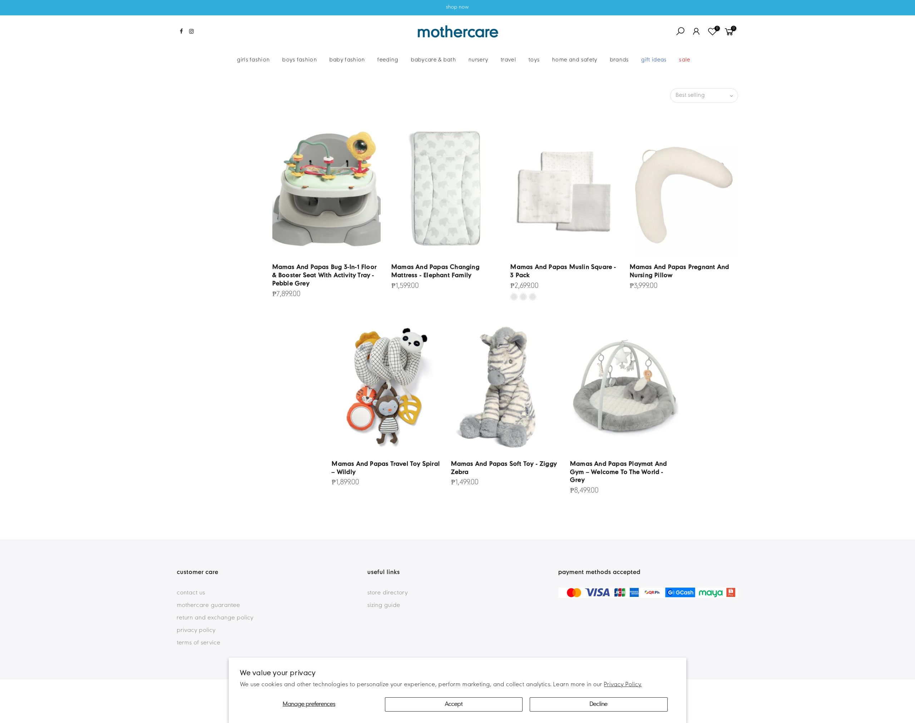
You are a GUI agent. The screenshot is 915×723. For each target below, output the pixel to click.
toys (534, 60)
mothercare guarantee (208, 605)
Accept (454, 704)
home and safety (575, 60)
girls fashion (253, 60)
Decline (599, 704)
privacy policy (196, 630)
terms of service (199, 643)
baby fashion (347, 60)
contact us (191, 593)
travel (508, 60)
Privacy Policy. (623, 685)
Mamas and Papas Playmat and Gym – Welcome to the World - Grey (618, 473)
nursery (478, 60)
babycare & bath (433, 60)
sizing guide (383, 605)
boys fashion (299, 60)
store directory (387, 593)
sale (684, 60)
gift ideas (654, 60)
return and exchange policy (215, 618)
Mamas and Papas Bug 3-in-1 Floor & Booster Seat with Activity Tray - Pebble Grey (324, 276)
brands (619, 60)
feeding (387, 60)
